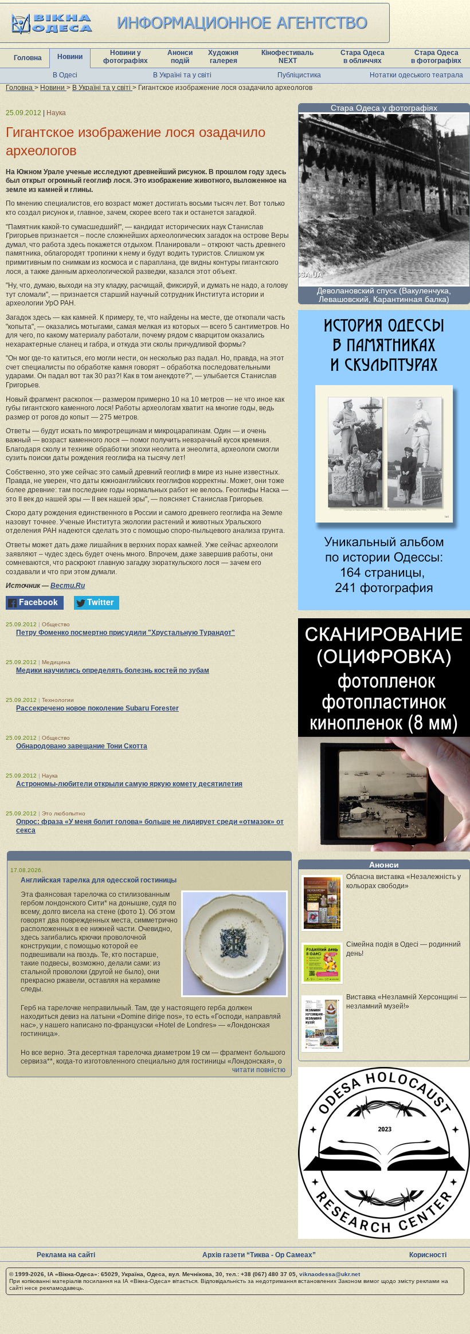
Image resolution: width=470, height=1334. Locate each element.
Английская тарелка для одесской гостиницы (99, 880)
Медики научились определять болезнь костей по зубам (112, 670)
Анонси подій (180, 57)
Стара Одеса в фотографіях (436, 57)
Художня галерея (223, 57)
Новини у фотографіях (125, 57)
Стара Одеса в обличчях (362, 57)
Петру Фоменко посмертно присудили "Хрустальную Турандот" (125, 633)
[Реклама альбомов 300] (384, 607)
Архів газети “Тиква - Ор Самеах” (259, 1255)
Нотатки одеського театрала (416, 75)
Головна (28, 58)
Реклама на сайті (66, 1255)
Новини (70, 57)
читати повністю (258, 1070)
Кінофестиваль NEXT (287, 57)
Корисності (427, 1255)
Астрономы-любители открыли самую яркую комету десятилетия (129, 784)
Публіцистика (299, 75)
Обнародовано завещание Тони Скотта (81, 746)
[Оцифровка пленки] (384, 848)
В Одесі (65, 75)
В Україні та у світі (182, 75)
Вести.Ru (67, 586)
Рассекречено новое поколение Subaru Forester (97, 708)
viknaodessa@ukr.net (329, 1274)
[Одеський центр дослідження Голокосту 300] (384, 1236)
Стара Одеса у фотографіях (384, 107)
